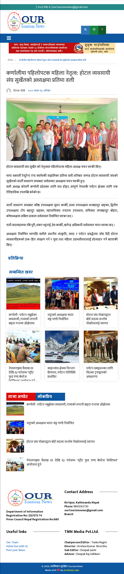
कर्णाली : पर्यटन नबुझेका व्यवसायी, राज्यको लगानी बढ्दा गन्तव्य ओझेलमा (23, 319)
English (112, 29)
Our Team (13, 542)
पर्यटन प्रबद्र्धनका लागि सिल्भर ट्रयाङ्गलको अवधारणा (99, 372)
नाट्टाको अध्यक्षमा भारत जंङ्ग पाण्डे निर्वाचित (60, 317)
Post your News (15, 550)
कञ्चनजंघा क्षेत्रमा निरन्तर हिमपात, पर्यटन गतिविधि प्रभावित (61, 372)
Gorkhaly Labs (71, 570)
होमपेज (11, 60)
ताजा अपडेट (18, 396)
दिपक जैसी (19, 90)
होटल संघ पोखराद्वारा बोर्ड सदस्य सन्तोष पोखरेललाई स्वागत (98, 319)
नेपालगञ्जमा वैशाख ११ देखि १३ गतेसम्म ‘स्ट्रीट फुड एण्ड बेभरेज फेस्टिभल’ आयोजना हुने (22, 375)
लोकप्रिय (45, 396)
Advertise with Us (17, 546)
